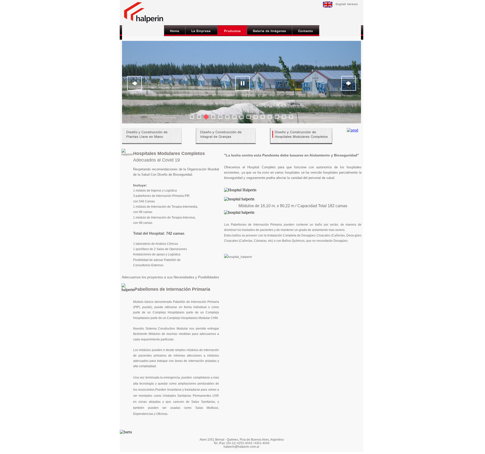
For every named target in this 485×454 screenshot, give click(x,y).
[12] (270, 117)
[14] (284, 117)
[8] (241, 117)
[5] (220, 117)
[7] (234, 117)
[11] (263, 117)
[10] (256, 117)
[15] (291, 117)
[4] (213, 117)
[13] (277, 117)
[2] (199, 117)
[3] (206, 117)
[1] (192, 117)
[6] (227, 117)
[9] (249, 117)
